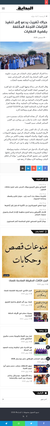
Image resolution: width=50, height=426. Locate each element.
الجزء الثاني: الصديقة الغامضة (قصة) (18, 290)
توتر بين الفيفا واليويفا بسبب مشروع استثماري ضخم (17, 337)
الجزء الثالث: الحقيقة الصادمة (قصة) (28, 281)
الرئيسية (42, 16)
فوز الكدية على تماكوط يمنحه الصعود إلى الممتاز (17, 349)
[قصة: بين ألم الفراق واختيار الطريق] (41, 305)
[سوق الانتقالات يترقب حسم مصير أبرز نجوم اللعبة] (41, 369)
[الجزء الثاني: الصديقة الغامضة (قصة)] (41, 294)
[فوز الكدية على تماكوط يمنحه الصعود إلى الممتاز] (41, 351)
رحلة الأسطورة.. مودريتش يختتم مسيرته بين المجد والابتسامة (20, 377)
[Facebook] (26, 416)
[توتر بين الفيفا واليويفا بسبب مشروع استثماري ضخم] (41, 340)
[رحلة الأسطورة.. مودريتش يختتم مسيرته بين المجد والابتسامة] (41, 379)
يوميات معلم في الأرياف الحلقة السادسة (20, 314)
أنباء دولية (34, 16)
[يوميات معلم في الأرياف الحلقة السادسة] (41, 317)
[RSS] (23, 416)
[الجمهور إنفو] (25, 8)
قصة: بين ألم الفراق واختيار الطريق (18, 302)
